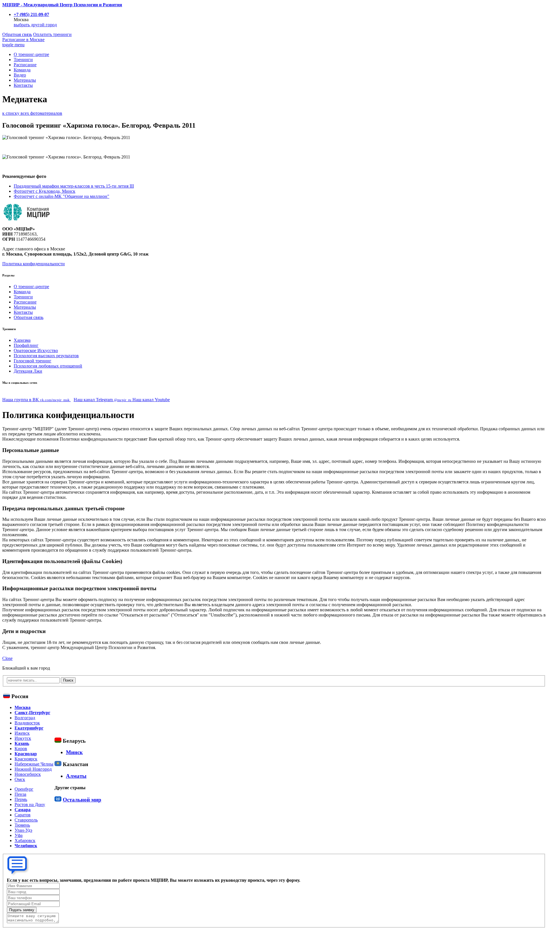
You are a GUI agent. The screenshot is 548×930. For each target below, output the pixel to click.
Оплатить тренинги (52, 34)
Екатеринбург (29, 728)
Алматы (76, 776)
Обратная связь (17, 34)
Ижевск (22, 733)
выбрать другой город (35, 24)
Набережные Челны (34, 764)
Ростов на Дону (30, 804)
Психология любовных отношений (48, 365)
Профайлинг (26, 345)
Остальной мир (82, 800)
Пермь (21, 799)
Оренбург (24, 789)
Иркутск (23, 738)
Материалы (25, 80)
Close (7, 658)
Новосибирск (28, 774)
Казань (22, 743)
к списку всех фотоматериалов (32, 113)
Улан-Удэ (23, 830)
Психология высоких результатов (46, 355)
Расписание (23, 39)
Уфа (19, 835)
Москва (23, 707)
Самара (23, 809)
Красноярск (26, 758)
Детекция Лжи (28, 371)
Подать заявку (21, 910)
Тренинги (23, 59)
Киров (21, 748)
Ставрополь (26, 819)
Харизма (22, 340)
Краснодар (26, 753)
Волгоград (25, 717)
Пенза (20, 794)
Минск (74, 752)
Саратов (23, 814)
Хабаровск (25, 840)
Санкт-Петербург (32, 712)
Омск (20, 779)
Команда (22, 69)
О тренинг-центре (31, 54)
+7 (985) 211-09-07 (31, 14)
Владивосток (27, 722)
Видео (20, 75)
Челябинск (26, 845)
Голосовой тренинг (32, 360)
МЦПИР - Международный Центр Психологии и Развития (62, 4)
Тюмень (22, 825)
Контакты (23, 85)
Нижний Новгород (33, 769)
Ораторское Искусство (36, 350)
